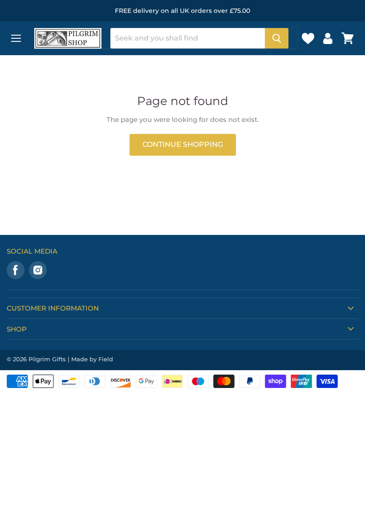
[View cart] (347, 38)
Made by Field (92, 359)
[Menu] (16, 38)
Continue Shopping (182, 144)
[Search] (276, 38)
